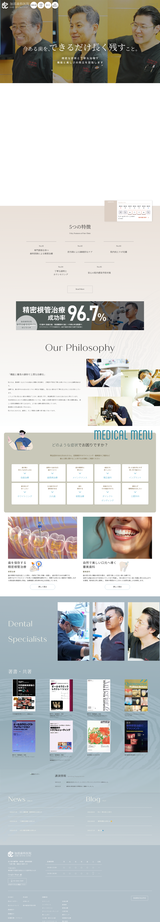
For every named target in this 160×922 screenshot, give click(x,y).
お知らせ (26, 901)
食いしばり (46, 914)
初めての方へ (13, 901)
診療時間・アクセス (15, 918)
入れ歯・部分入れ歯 (49, 918)
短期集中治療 (66, 918)
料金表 (25, 897)
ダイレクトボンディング (50, 911)
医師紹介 (11, 910)
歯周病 (64, 904)
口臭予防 (65, 911)
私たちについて (13, 905)
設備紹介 (11, 914)
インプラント (46, 904)
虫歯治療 (65, 901)
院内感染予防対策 (29, 905)
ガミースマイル (47, 908)
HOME (10, 897)
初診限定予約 (111, 202)
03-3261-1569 (18, 881)
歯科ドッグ (66, 914)
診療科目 (45, 897)
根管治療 (65, 908)
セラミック (46, 901)
